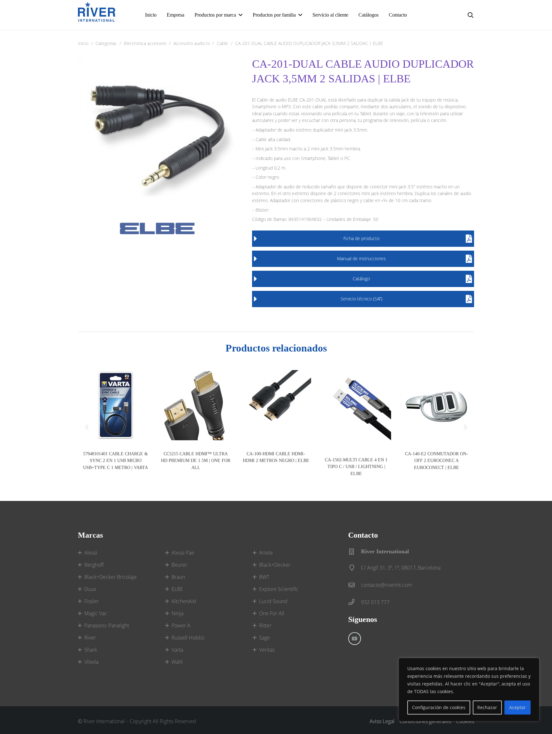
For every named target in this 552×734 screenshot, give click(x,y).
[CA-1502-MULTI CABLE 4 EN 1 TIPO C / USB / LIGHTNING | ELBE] (356, 408)
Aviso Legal (382, 721)
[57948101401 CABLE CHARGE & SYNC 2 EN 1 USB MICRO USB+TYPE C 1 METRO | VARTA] (115, 405)
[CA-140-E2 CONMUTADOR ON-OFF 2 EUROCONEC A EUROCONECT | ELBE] (436, 405)
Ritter (265, 625)
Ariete (266, 552)
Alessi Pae (183, 552)
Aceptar (517, 707)
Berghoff (94, 564)
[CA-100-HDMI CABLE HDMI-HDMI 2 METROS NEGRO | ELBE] (276, 405)
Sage (264, 637)
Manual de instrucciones (361, 258)
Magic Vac (95, 613)
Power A (181, 625)
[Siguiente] (465, 426)
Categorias (106, 43)
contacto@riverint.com (386, 584)
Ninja (177, 613)
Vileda (91, 661)
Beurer (179, 564)
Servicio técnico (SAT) (361, 299)
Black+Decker (274, 564)
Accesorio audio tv (191, 43)
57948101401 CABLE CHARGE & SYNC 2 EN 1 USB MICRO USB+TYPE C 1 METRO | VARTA (115, 460)
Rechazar (487, 707)
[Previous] (87, 426)
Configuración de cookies (438, 707)
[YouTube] (354, 638)
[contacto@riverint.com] (354, 585)
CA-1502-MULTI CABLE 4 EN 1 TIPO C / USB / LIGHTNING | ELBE (356, 466)
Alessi (90, 552)
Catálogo (361, 279)
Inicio (83, 43)
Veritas (266, 649)
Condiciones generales (425, 721)
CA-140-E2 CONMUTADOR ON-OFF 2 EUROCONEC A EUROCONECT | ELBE (436, 460)
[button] (240, 15)
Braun (178, 576)
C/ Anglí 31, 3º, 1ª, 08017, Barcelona (401, 567)
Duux (90, 589)
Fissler (91, 601)
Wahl (177, 661)
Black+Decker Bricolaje (110, 576)
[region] (469, 689)
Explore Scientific (278, 589)
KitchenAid (184, 601)
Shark (90, 649)
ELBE (177, 589)
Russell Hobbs (188, 637)
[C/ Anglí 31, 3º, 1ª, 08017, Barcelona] (354, 567)
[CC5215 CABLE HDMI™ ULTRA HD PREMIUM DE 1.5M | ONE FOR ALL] (196, 405)
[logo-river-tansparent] (98, 15)
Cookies (465, 721)
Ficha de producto (361, 238)
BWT (264, 576)
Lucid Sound (273, 601)
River (90, 637)
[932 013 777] (354, 602)
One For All (271, 613)
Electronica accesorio (145, 43)
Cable (222, 43)
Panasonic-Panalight (106, 625)
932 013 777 (375, 602)
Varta (177, 649)
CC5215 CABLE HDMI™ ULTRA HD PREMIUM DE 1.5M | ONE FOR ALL (195, 460)
